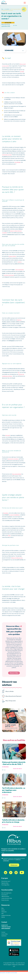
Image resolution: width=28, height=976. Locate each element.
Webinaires (4, 911)
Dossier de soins (5, 900)
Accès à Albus (4, 934)
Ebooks (3, 910)
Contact (3, 932)
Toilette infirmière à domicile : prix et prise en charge (13, 821)
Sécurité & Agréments (6, 893)
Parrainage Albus (5, 884)
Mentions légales (7, 964)
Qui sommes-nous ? (5, 881)
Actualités (8, 22)
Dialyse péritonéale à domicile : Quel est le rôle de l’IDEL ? (13, 763)
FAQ (2, 913)
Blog (2, 908)
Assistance (3, 935)
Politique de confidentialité (18, 964)
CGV (14, 966)
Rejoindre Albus (4, 883)
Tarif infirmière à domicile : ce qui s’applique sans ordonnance (13, 790)
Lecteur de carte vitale (6, 898)
